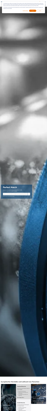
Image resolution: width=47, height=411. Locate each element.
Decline (40, 10)
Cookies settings (25, 10)
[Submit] (28, 194)
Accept (33, 10)
